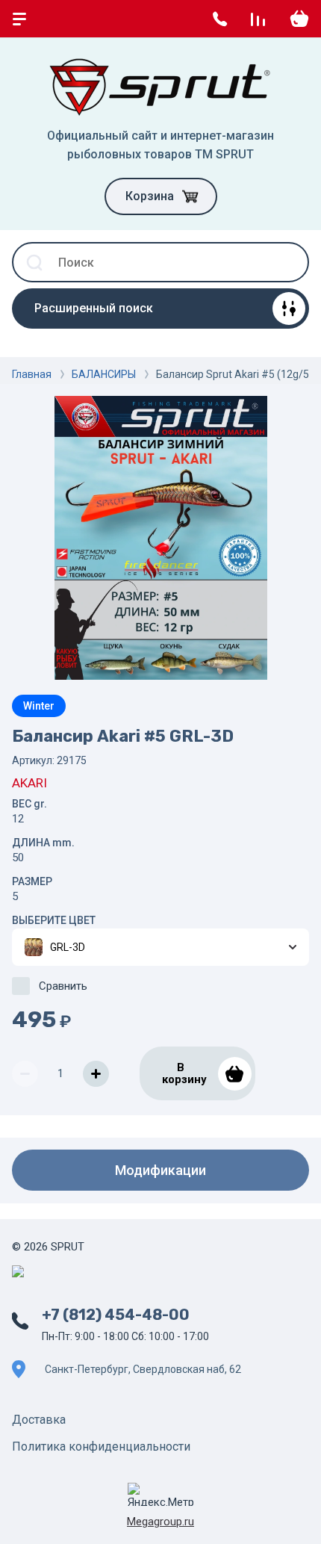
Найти (288, 262)
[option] (160, 538)
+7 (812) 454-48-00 (116, 1315)
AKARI (29, 782)
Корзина (149, 196)
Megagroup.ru (160, 1521)
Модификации (160, 1170)
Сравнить (63, 986)
